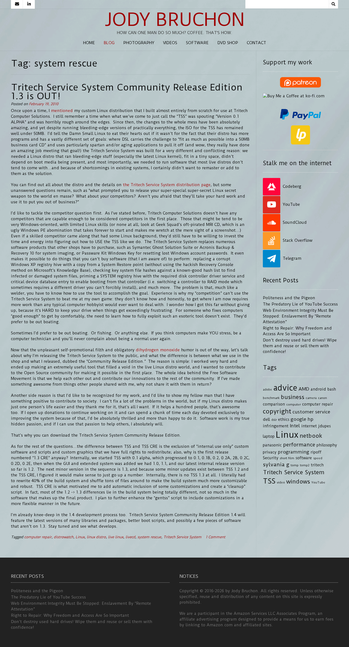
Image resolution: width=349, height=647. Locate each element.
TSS (269, 481)
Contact (256, 42)
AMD (304, 389)
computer (293, 404)
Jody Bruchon (175, 19)
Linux (80, 537)
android (318, 389)
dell (266, 419)
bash (331, 389)
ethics (283, 419)
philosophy (327, 445)
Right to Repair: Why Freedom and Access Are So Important (70, 615)
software (304, 458)
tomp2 (304, 465)
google (298, 419)
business (292, 397)
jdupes (324, 426)
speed (317, 458)
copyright (277, 411)
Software (197, 42)
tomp (295, 465)
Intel (295, 425)
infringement (275, 426)
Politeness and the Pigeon (289, 297)
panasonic (272, 445)
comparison (274, 404)
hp (311, 419)
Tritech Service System (182, 537)
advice (285, 387)
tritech (317, 465)
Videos (170, 42)
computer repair (38, 537)
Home (89, 42)
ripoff (316, 452)
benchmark (271, 398)
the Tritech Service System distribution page (166, 184)
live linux (115, 537)
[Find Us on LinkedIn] (29, 4)
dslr (274, 420)
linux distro (96, 537)
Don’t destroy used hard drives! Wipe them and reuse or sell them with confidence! (300, 346)
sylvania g (276, 464)
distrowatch (63, 537)
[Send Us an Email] (17, 4)
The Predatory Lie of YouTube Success (300, 304)
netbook (311, 436)
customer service (311, 412)
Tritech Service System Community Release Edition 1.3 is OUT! (126, 91)
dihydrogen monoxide (158, 349)
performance (299, 445)
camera (311, 398)
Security (270, 458)
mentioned (62, 110)
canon (322, 398)
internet (309, 426)
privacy (269, 452)
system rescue (149, 537)
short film (287, 458)
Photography (138, 42)
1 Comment (215, 537)
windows (298, 481)
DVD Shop (227, 42)
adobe (267, 389)
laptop (269, 436)
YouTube (318, 482)
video (281, 482)
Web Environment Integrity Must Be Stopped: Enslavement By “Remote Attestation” (298, 316)
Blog (109, 42)
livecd (130, 537)
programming (293, 452)
